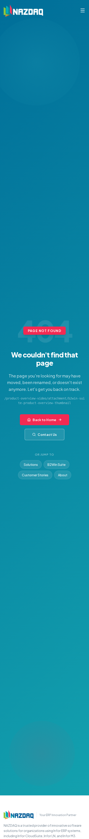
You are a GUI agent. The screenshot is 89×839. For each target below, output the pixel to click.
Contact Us (47, 434)
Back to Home (44, 420)
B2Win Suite (56, 464)
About (62, 475)
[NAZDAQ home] (19, 814)
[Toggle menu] (82, 10)
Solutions (31, 464)
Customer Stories (35, 475)
